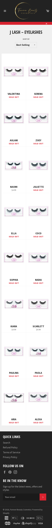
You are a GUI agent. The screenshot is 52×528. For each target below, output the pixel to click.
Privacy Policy (10, 457)
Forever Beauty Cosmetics (20, 509)
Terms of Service (11, 452)
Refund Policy (10, 447)
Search (6, 442)
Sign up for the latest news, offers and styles (22, 488)
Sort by (26, 39)
